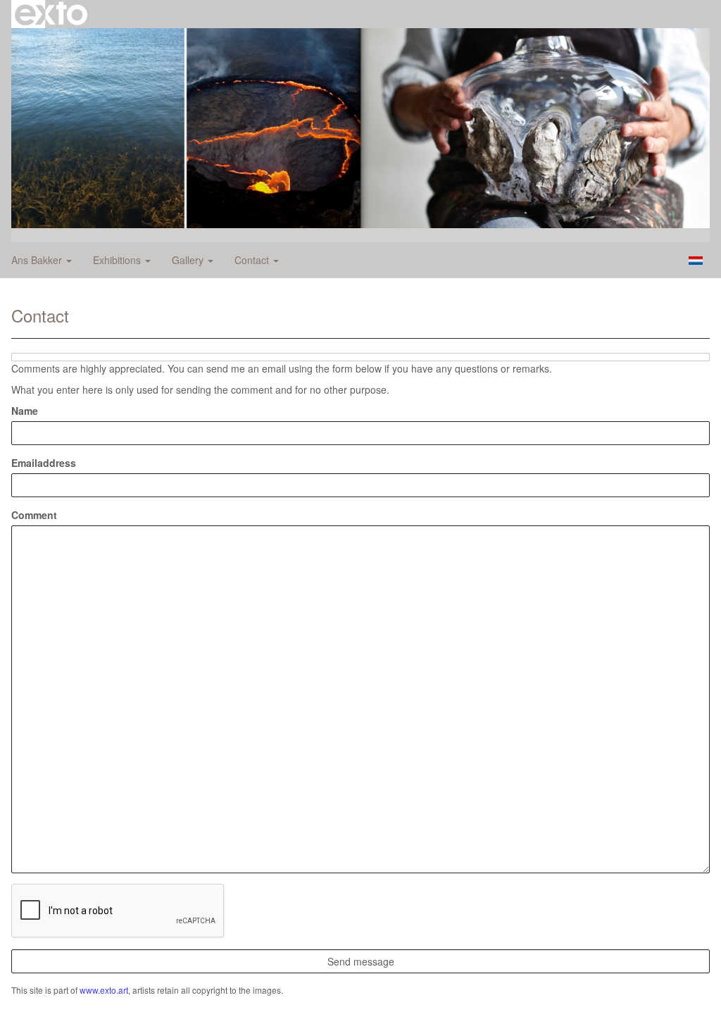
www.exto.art (104, 990)
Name (24, 411)
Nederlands (695, 260)
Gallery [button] (189, 260)
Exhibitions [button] (118, 260)
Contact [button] (253, 260)
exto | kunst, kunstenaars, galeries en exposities (51, 14)
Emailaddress (43, 463)
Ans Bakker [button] (38, 260)
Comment (34, 515)
